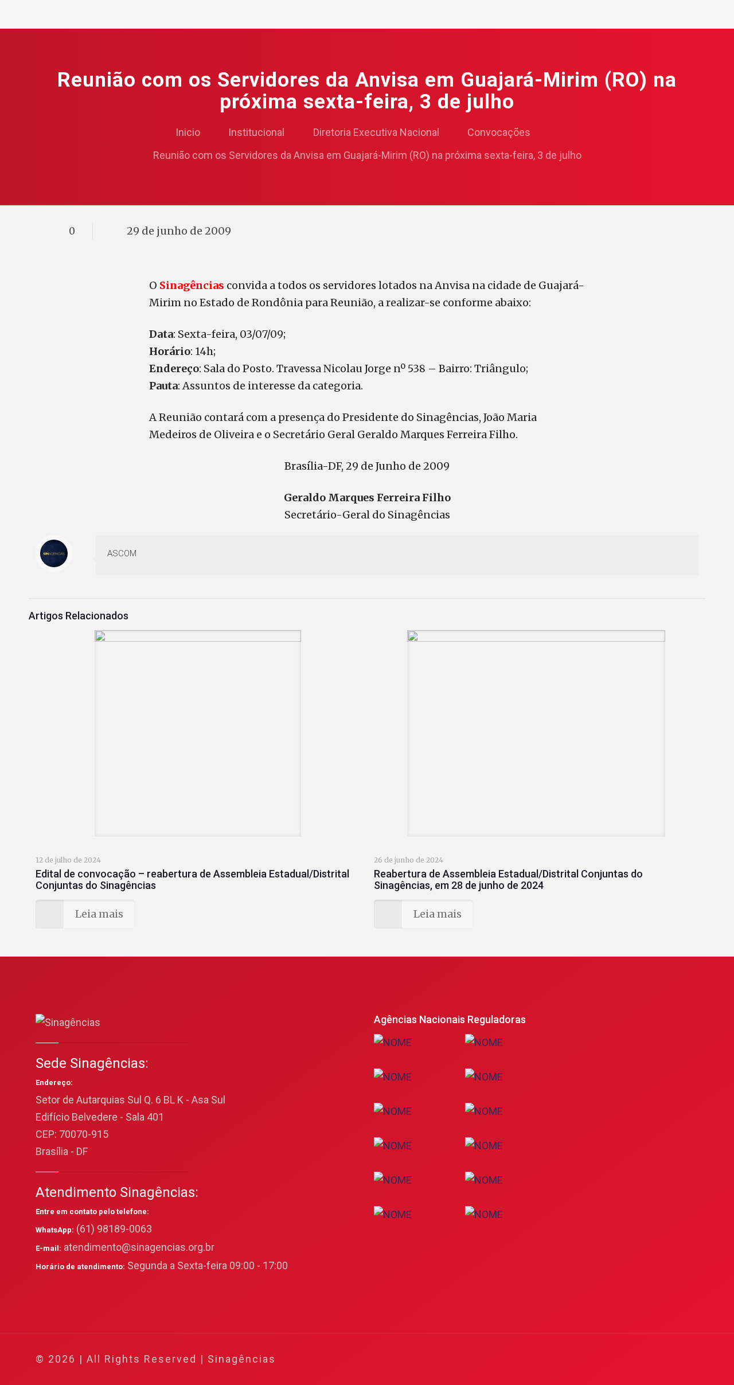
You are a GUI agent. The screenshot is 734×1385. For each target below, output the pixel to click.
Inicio (187, 132)
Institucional (256, 132)
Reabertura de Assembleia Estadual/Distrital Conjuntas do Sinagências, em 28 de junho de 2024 (508, 879)
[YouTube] (610, 1359)
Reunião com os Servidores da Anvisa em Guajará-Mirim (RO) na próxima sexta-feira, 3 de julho (367, 155)
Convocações (498, 132)
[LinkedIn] (626, 1359)
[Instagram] (641, 1359)
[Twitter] (595, 1359)
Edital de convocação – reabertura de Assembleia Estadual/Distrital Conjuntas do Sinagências (192, 879)
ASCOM (121, 553)
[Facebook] (579, 1359)
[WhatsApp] (564, 1359)
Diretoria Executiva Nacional (376, 132)
